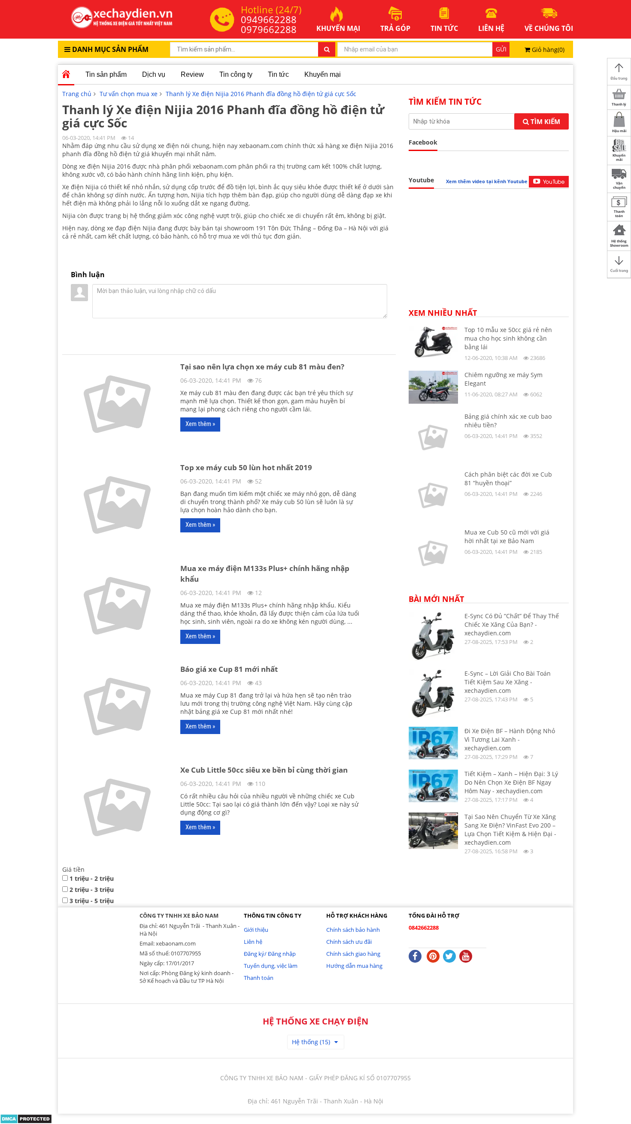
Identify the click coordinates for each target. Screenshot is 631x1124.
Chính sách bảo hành (353, 930)
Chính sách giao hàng (353, 954)
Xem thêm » (200, 424)
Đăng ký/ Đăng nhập (270, 954)
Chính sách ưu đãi (349, 942)
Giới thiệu (256, 930)
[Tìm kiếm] (326, 49)
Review (192, 74)
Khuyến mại (322, 74)
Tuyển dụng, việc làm (270, 966)
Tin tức (278, 74)
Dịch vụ (153, 74)
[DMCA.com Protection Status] (26, 1118)
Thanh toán (258, 978)
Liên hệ (253, 942)
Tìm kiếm (544, 121)
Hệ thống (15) (311, 1042)
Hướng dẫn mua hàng (354, 966)
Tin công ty (235, 74)
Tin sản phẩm (106, 74)
